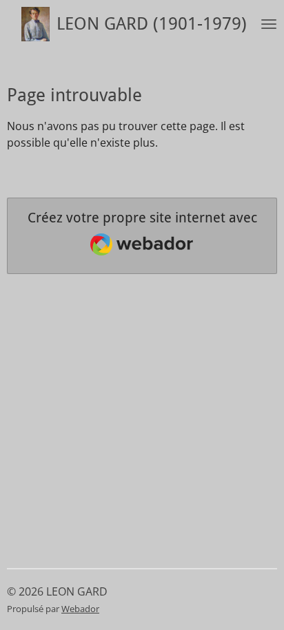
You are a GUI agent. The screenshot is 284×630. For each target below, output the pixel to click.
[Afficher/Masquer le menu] (269, 24)
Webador (80, 608)
